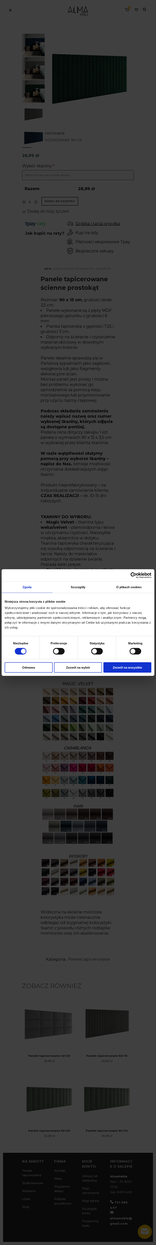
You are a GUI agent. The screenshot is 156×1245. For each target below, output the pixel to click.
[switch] (59, 651)
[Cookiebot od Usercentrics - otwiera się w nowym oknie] (133, 575)
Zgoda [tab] (27, 587)
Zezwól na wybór (78, 667)
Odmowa (28, 667)
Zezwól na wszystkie (127, 667)
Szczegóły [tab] (78, 587)
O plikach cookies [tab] (129, 587)
